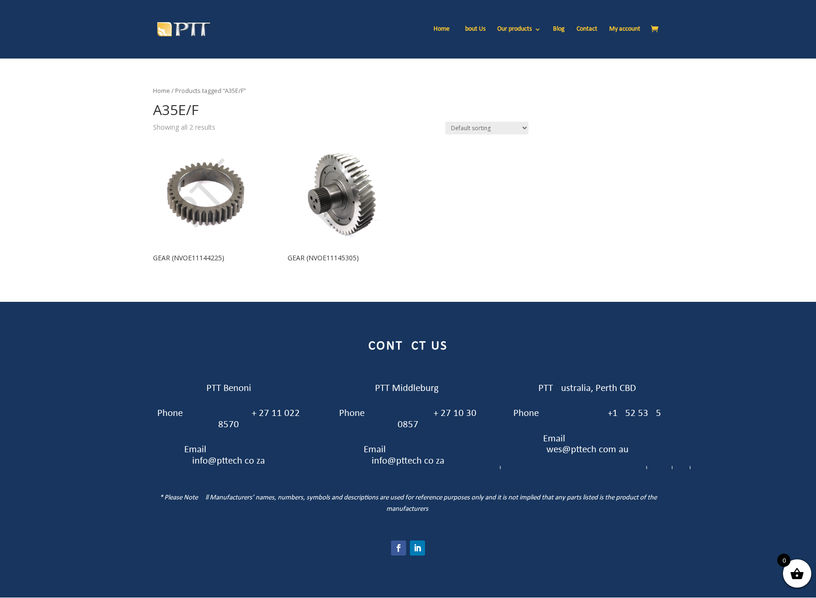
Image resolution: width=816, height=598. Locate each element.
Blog (559, 29)
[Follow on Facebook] (398, 548)
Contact (587, 29)
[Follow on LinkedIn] (417, 548)
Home (442, 29)
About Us (473, 29)
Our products (514, 29)
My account (624, 29)
